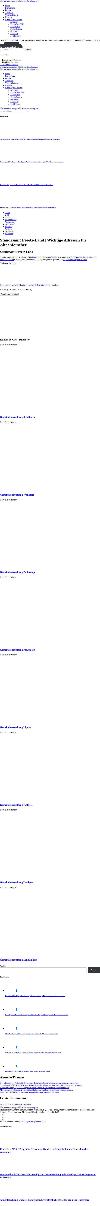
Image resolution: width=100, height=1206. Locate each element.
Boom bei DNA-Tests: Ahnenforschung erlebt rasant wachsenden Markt (27, 1071)
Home (7, 5)
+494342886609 (7, 259)
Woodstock (9, 224)
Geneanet (14, 31)
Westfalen (9, 234)
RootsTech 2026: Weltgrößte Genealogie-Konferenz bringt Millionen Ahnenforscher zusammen (30, 139)
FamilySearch (16, 29)
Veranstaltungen (11, 15)
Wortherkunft (10, 220)
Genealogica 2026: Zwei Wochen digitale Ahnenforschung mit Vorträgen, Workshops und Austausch (31, 162)
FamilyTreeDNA (17, 24)
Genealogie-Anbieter (13, 19)
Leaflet (31, 285)
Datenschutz (40, 1121)
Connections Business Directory (13, 285)
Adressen (9, 12)
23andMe (14, 33)
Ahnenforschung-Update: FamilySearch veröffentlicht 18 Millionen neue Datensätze (26, 185)
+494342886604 (76, 257)
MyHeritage (15, 36)
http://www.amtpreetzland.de (75, 259)
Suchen (3, 966)
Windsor (8, 227)
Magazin (8, 17)
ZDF (7, 215)
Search (28, 50)
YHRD (8, 217)
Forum (8, 10)
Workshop (9, 222)
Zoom (7, 213)
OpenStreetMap (43, 285)
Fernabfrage (10, 8)
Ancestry (14, 22)
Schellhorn (32, 257)
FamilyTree (15, 26)
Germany (47, 257)
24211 (40, 257)
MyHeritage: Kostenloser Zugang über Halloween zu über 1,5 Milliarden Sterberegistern (28, 207)
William (8, 229)
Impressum (29, 1121)
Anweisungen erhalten (9, 294)
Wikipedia (9, 231)
